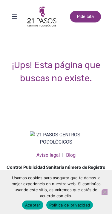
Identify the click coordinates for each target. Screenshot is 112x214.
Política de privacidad (69, 205)
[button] (14, 16)
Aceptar (32, 205)
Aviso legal (48, 155)
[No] (105, 192)
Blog (71, 155)
